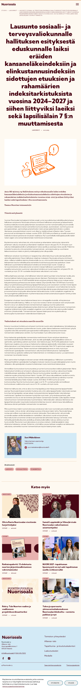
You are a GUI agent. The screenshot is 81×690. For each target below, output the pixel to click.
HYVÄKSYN (55, 683)
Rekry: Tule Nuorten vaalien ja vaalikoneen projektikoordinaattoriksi (16, 609)
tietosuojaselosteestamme (13, 686)
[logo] (9, 4)
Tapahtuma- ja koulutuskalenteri (59, 646)
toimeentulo (36, 469)
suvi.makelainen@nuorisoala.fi (38, 447)
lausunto (9, 469)
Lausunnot (13, 10)
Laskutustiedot (51, 651)
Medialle (48, 656)
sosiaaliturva (21, 469)
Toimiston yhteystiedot (55, 636)
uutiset (4, 528)
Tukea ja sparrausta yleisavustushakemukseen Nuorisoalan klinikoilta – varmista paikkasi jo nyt (58, 610)
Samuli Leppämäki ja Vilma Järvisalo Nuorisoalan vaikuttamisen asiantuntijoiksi (59, 525)
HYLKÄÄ (71, 683)
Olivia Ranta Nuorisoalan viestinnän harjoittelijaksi (19, 523)
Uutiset (5, 536)
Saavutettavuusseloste (52, 665)
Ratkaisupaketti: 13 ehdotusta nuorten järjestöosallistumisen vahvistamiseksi (17, 567)
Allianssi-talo (50, 641)
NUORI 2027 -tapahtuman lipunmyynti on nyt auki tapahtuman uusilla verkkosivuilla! (60, 567)
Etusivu (4, 10)
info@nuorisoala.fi (8, 653)
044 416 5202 (21, 653)
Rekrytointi (6, 494)
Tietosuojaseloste (72, 665)
